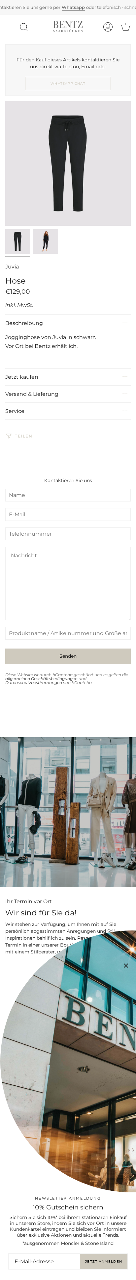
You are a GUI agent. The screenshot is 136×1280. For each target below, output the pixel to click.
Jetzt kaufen (21, 377)
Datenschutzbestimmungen (33, 682)
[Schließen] (126, 965)
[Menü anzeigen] (10, 27)
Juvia (12, 267)
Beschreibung (24, 323)
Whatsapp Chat (68, 83)
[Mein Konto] (108, 27)
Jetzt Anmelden (103, 1261)
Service (14, 411)
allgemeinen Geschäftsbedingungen (41, 678)
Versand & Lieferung (31, 394)
